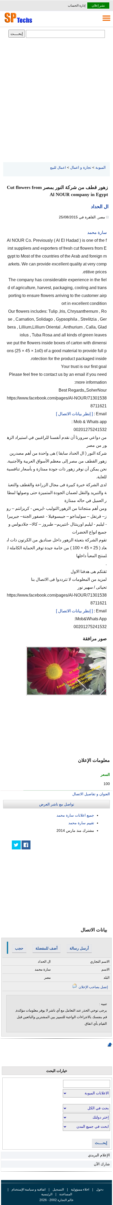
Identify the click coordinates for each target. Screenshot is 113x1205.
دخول (99, 1189)
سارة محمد (97, 232)
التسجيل (58, 1189)
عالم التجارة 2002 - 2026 (56, 1200)
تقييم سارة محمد (81, 823)
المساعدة (65, 1194)
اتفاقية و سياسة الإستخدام (28, 1189)
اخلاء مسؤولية (80, 1189)
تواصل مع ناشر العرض (56, 804)
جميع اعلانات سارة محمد (75, 815)
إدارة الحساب (76, 5)
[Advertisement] (56, 100)
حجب (19, 948)
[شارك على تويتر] (16, 844)
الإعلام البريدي (99, 1155)
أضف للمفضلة (46, 948)
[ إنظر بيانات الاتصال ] (74, 414)
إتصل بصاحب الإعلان (93, 987)
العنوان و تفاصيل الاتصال (91, 794)
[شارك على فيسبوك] (26, 844)
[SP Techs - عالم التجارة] (17, 22)
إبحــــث (101, 1143)
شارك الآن (102, 1164)
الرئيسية (46, 1194)
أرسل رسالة (79, 948)
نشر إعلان (98, 5)
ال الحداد (100, 206)
